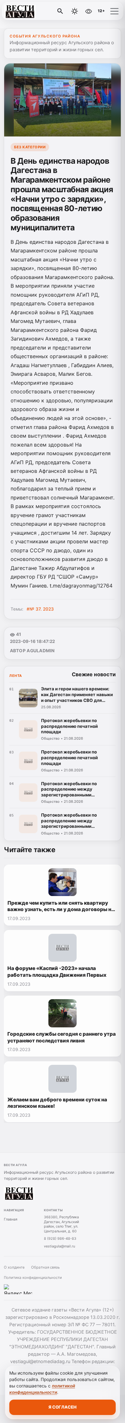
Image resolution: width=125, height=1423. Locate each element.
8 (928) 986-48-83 (60, 1238)
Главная (10, 1219)
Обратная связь (45, 1267)
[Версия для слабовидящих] (88, 11)
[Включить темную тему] (75, 11)
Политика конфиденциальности (33, 1277)
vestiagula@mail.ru (59, 1246)
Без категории (30, 147)
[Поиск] (60, 11)
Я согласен (62, 1407)
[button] (114, 11)
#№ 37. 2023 (40, 609)
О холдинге (14, 1267)
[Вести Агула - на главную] (31, 11)
